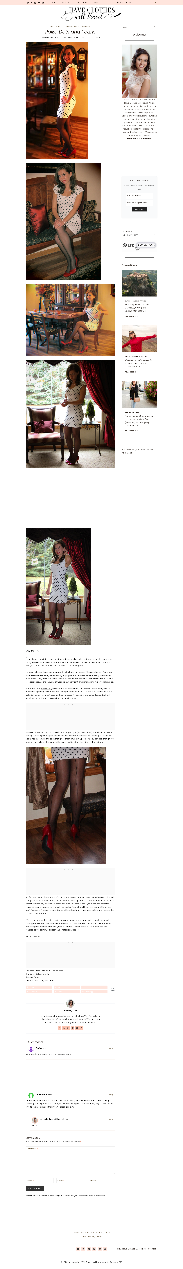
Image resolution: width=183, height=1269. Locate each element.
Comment (32, 1149)
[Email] (105, 1249)
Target (36, 977)
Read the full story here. (139, 138)
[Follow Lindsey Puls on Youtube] (72, 1028)
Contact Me (81, 2)
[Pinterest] (43, 3)
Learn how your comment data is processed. (84, 1196)
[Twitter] (31, 3)
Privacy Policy (124, 2)
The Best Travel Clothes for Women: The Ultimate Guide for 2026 (139, 363)
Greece (136, 301)
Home (54, 2)
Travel (143, 301)
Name (30, 1181)
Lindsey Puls (48, 37)
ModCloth (37, 974)
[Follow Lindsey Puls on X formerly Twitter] (64, 1028)
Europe (128, 301)
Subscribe (139, 209)
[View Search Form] (156, 2)
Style (84, 1237)
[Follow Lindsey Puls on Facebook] (59, 1028)
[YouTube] (39, 3)
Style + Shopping (64, 26)
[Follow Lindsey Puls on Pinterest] (77, 1028)
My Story (66, 2)
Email (60, 1181)
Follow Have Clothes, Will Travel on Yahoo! (136, 1249)
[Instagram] (35, 3)
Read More (131, 316)
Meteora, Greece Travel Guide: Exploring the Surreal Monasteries (137, 307)
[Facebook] (28, 3)
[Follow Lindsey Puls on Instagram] (68, 1028)
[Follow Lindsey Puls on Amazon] (81, 1028)
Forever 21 (46, 688)
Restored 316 (116, 1262)
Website (92, 1181)
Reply (111, 1048)
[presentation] (139, 283)
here (61, 971)
